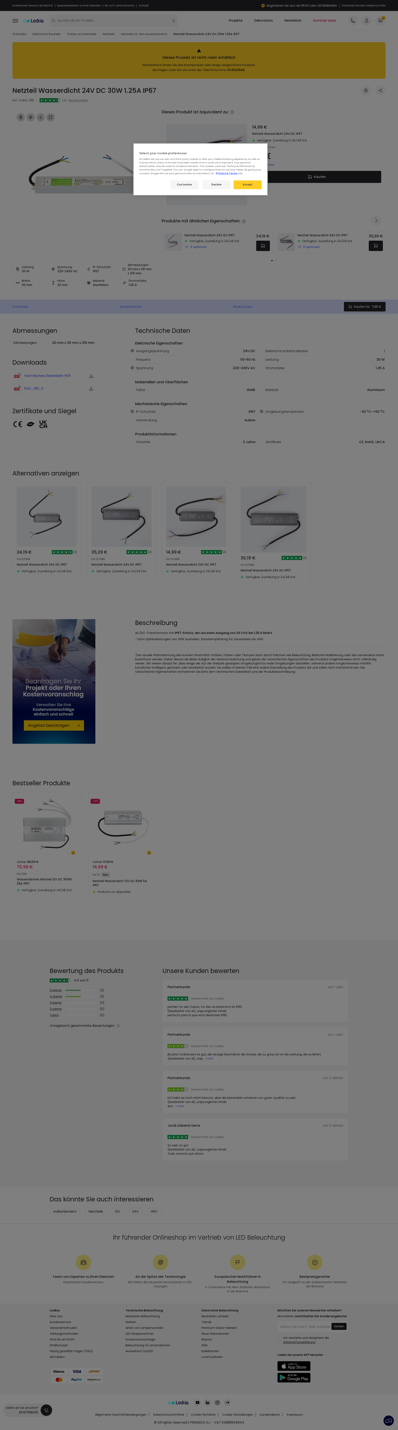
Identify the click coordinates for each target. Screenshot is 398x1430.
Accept (247, 184)
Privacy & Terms (226, 173)
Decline (216, 184)
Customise (184, 184)
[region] (200, 169)
